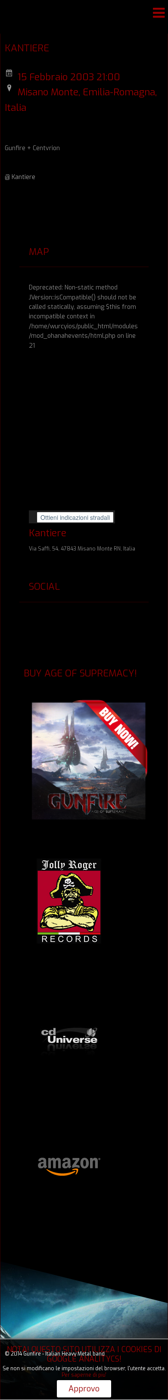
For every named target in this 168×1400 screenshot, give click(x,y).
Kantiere (23, 177)
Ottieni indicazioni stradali (75, 517)
